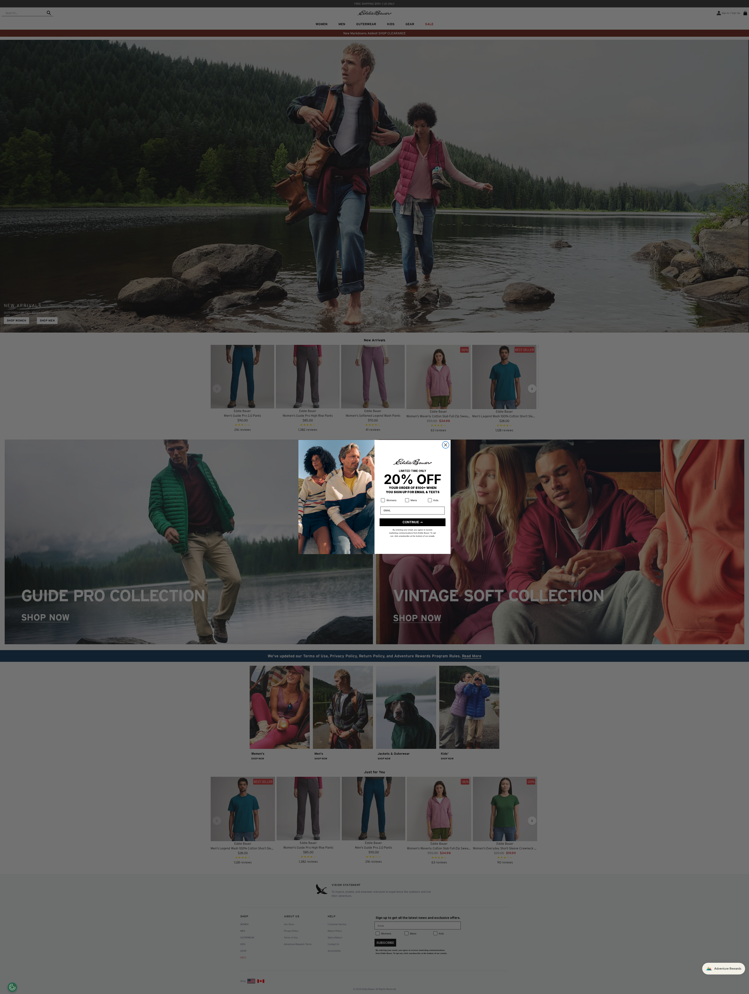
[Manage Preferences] (12, 987)
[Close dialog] (445, 444)
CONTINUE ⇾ (412, 522)
